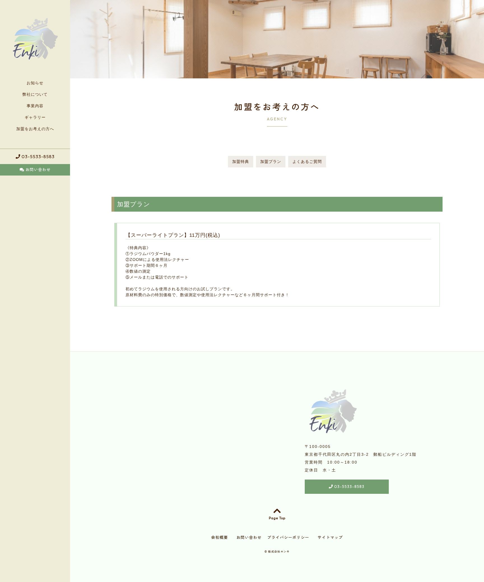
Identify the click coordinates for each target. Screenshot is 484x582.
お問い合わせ (37, 169)
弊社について (35, 94)
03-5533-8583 (37, 156)
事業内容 (35, 106)
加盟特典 (240, 161)
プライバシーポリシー (288, 537)
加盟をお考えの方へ (35, 129)
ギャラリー (35, 117)
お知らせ (35, 83)
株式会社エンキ (279, 551)
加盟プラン (270, 161)
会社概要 (219, 537)
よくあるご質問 (307, 161)
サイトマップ (330, 537)
